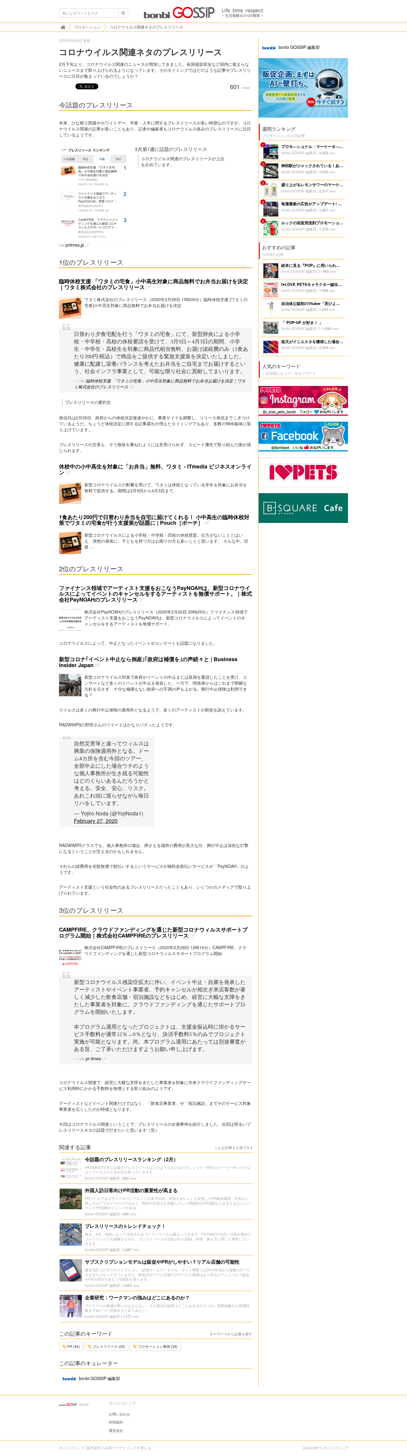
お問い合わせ (119, 1413)
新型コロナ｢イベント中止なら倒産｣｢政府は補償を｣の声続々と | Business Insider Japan (148, 662)
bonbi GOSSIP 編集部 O (300, 271)
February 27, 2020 (96, 820)
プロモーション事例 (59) (157, 1346)
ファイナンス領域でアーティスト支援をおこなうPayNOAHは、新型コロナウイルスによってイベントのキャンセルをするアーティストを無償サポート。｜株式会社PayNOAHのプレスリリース (155, 594)
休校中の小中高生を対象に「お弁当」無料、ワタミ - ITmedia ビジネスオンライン (155, 469)
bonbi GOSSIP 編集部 (102, 1178)
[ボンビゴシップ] (203, 14)
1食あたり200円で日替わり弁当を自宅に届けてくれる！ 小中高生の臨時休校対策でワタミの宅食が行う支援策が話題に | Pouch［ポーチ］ (154, 520)
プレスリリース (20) (108, 1346)
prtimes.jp (75, 245)
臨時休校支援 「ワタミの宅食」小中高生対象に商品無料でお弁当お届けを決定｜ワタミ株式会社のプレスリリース (153, 284)
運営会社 (116, 1430)
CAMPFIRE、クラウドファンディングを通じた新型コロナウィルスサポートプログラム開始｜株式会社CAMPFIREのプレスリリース (153, 932)
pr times (93, 1058)
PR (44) (73, 1346)
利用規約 (116, 1421)
